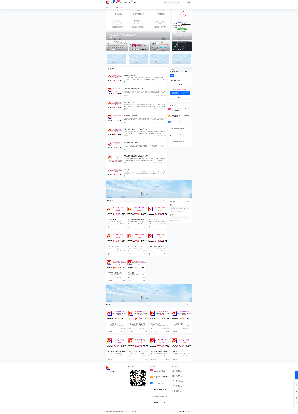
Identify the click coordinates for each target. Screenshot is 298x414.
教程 (117, 7)
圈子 (112, 2)
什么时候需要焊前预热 (131, 115)
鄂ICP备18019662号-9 (131, 411)
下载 (122, 7)
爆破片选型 (127, 169)
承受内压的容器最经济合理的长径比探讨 (136, 156)
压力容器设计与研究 (119, 411)
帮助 (130, 2)
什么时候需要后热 (129, 75)
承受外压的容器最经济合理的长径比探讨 (136, 129)
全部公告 (180, 84)
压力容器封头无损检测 (179, 211)
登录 (189, 2)
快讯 (117, 2)
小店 (121, 2)
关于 (135, 2)
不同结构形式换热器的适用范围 (133, 88)
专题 (126, 2)
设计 (111, 7)
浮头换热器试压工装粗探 (131, 142)
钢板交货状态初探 (129, 102)
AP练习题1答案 (178, 220)
